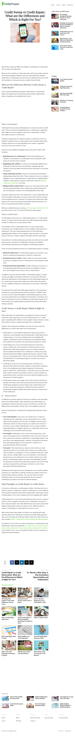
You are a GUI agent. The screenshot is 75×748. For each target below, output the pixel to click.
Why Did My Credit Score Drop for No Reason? (39, 653)
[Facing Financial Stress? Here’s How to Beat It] (25, 592)
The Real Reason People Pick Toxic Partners (65, 109)
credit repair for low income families (21, 528)
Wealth (63, 5)
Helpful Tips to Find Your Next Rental (24, 652)
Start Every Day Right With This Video (66, 94)
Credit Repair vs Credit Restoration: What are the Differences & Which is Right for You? (12, 576)
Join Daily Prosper (63, 717)
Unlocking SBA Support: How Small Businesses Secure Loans (8, 601)
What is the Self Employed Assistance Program (8, 653)
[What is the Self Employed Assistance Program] (9, 645)
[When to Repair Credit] (41, 611)
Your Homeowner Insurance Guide (40, 704)
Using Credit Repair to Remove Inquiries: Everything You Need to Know (25, 620)
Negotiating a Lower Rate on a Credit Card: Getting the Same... (66, 40)
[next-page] (5, 658)
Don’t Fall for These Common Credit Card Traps (66, 47)
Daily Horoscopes (49, 717)
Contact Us (33, 721)
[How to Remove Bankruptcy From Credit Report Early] (41, 592)
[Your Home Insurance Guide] (5, 705)
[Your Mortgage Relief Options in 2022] (41, 630)
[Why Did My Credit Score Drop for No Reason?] (41, 645)
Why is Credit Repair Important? (8, 618)
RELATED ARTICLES (7, 585)
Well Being (18, 721)
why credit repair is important (34, 526)
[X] (17, 562)
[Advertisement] (25, 54)
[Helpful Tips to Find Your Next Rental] (25, 645)
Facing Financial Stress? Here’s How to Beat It (25, 600)
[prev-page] (2, 658)
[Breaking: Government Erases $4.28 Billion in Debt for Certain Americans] (55, 24)
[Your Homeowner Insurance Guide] (30, 705)
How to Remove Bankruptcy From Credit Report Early (40, 600)
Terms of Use (61, 731)
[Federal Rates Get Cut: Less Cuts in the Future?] (55, 33)
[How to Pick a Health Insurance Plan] (5, 698)
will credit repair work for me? (36, 208)
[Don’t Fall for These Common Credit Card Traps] (55, 47)
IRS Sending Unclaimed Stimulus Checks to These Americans (66, 17)
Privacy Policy (67, 731)
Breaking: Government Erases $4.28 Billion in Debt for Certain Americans (66, 25)
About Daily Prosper (35, 717)
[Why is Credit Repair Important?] (9, 611)
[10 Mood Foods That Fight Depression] (55, 88)
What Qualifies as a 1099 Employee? (24, 637)
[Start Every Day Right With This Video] (55, 95)
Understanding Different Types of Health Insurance (65, 705)
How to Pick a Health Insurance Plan (16, 697)
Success (58, 5)
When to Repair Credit (41, 617)
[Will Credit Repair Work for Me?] (9, 630)
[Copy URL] (31, 562)
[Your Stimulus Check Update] (55, 81)
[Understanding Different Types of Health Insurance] (55, 705)
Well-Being (70, 5)
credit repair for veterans (40, 528)
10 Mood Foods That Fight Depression (66, 87)
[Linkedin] (22, 562)
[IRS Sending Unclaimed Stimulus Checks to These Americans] (55, 16)
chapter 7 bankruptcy (17, 519)
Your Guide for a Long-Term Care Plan (66, 697)
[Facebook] (12, 562)
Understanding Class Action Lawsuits (41, 697)
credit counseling (29, 519)
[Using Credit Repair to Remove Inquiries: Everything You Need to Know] (25, 611)
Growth (53, 5)
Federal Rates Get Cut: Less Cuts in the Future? (66, 33)
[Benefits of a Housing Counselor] (55, 102)
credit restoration (42, 519)
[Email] (26, 562)
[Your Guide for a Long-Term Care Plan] (55, 698)
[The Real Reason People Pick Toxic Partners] (55, 109)
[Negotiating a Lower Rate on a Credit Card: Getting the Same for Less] (55, 40)
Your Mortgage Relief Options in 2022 (40, 637)
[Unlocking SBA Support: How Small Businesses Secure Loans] (9, 592)
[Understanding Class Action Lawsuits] (30, 698)
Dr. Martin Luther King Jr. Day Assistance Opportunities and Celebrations (37, 576)
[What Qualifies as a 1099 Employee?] (25, 630)
